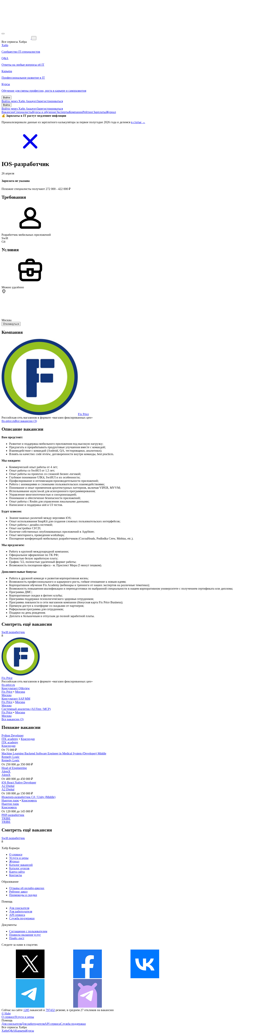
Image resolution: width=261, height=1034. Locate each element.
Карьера (20, 1030)
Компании (76, 112)
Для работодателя (20, 911)
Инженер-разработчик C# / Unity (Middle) (28, 797)
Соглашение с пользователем (28, 931)
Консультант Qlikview (16, 688)
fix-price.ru (8, 421)
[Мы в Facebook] (87, 977)
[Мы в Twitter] (30, 977)
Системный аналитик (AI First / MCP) (26, 709)
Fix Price (83, 414)
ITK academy (10, 739)
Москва (20, 691)
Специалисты (23, 112)
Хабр (5, 1030)
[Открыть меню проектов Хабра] (3, 33)
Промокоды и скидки (23, 895)
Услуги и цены (18, 858)
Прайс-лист (16, 938)
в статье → (138, 122)
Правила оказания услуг (25, 934)
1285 (26, 1010)
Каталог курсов (19, 868)
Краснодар (28, 739)
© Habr (6, 1013)
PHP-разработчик (13, 815)
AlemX (6, 771)
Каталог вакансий (21, 864)
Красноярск (29, 800)
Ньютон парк (10, 800)
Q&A (11, 1030)
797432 (50, 1010)
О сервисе (15, 854)
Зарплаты (99, 112)
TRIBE (6, 818)
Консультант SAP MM (16, 698)
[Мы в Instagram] (202, 977)
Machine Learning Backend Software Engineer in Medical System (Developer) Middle (54, 753)
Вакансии (8, 112)
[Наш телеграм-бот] (87, 1006)
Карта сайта (17, 871)
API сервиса (17, 915)
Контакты (15, 875)
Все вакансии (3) (26, 421)
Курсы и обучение (44, 112)
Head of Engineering (14, 768)
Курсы (30, 1030)
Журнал (111, 112)
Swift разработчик (13, 632)
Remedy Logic (10, 756)
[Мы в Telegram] (30, 1006)
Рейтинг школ (18, 891)
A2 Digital (8, 786)
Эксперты (62, 112)
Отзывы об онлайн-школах (26, 888)
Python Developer (13, 735)
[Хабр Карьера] (16, 38)
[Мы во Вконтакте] (144, 977)
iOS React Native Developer (19, 782)
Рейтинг (88, 112)
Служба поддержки (22, 918)
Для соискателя (19, 908)
